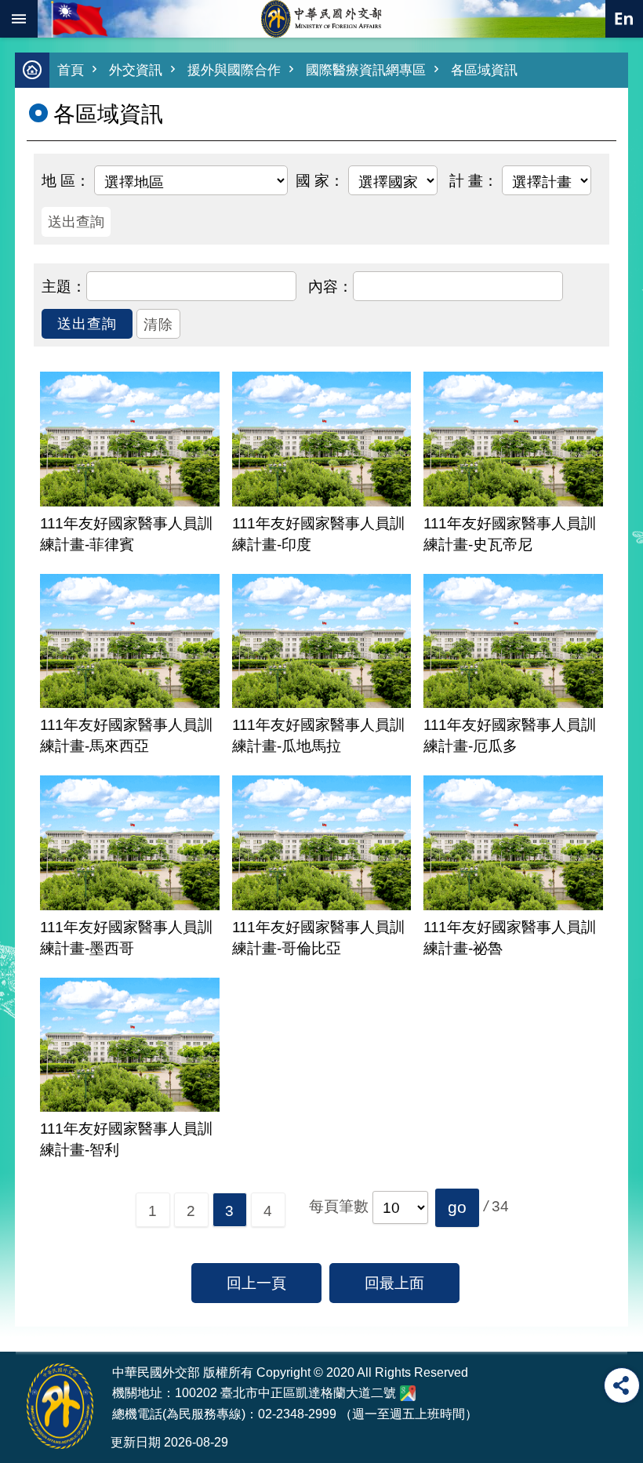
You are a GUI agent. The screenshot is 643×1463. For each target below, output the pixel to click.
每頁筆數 (339, 1206)
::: (25, 1322)
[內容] (330, 285)
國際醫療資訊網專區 (366, 70)
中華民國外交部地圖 (408, 1393)
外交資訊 (135, 70)
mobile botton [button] (19, 19)
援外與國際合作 (234, 70)
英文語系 (624, 19)
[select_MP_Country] (320, 179)
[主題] (64, 285)
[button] (457, 1207)
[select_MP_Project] (473, 179)
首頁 (70, 70)
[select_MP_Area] (66, 179)
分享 (622, 1385)
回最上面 (394, 1282)
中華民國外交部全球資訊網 (321, 19)
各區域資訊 (484, 70)
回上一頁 (256, 1282)
